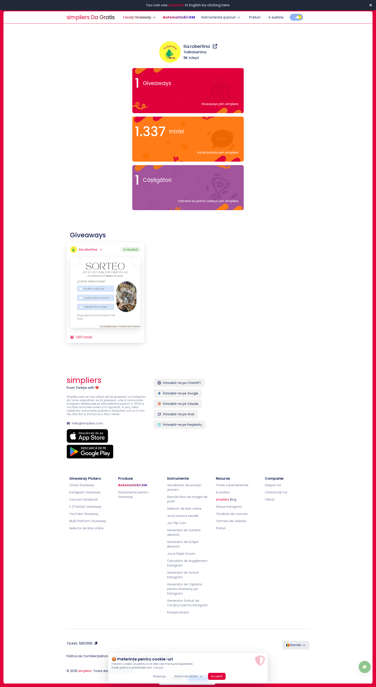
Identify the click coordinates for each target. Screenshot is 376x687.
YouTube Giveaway (84, 514)
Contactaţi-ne (276, 492)
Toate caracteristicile (232, 485)
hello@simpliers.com (87, 423)
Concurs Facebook (83, 499)
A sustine (276, 17)
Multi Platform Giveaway (87, 521)
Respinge (159, 676)
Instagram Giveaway (85, 492)
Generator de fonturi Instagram (183, 574)
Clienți (269, 499)
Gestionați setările (186, 676)
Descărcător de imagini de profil (187, 499)
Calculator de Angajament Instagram (187, 563)
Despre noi (273, 485)
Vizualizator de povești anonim (184, 487)
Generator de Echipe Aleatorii (182, 544)
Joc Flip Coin (176, 523)
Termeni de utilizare (231, 521)
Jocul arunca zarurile (183, 516)
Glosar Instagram (229, 506)
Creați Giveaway (81, 485)
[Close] (370, 5)
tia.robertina (197, 46)
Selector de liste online (86, 528)
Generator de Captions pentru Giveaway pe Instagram (184, 589)
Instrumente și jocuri (218, 17)
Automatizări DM (179, 17)
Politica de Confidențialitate (88, 656)
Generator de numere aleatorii (184, 532)
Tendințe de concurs (232, 514)
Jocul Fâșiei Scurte (181, 553)
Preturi (254, 17)
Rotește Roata (178, 612)
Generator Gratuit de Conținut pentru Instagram (187, 602)
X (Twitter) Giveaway (85, 506)
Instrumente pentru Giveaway (133, 494)
